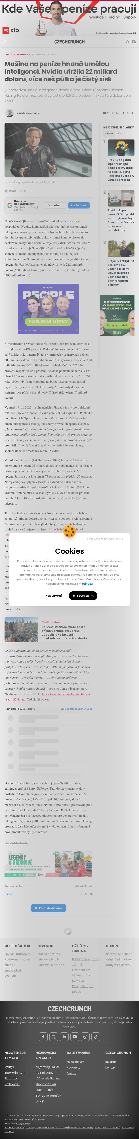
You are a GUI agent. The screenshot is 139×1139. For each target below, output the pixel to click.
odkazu (87, 584)
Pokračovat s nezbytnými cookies (104, 538)
